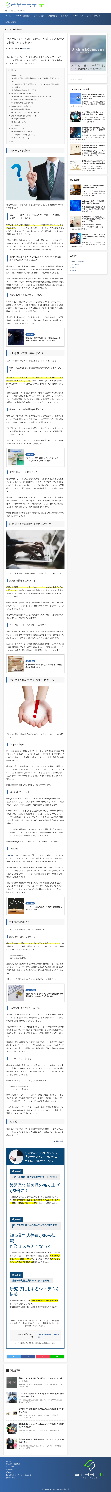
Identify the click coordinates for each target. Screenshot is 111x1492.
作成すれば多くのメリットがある (24, 90)
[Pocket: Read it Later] (43, 1356)
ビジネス (73, 267)
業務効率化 (18, 29)
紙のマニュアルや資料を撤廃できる (24, 100)
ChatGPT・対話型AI (77, 261)
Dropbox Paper (18, 119)
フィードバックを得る (20, 138)
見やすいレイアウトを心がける (23, 135)
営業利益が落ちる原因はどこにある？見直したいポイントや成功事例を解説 (93, 130)
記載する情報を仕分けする (21, 109)
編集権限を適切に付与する (21, 131)
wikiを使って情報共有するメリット (22, 93)
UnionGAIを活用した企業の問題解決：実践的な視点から (93, 202)
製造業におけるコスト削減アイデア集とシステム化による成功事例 (93, 162)
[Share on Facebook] (28, 1356)
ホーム (9, 29)
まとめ (12, 141)
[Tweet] (14, 1356)
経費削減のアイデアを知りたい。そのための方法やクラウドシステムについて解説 (93, 219)
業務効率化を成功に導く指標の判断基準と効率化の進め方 (93, 146)
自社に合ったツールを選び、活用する (25, 112)
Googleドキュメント (19, 122)
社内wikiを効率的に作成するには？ (22, 106)
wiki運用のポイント (16, 128)
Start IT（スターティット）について (18, 1475)
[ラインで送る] (57, 1356)
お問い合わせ (10, 1478)
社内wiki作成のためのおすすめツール (22, 116)
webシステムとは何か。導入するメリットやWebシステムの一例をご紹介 (93, 236)
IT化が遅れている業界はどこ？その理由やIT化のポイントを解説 (93, 113)
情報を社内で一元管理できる (22, 103)
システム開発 (31, 990)
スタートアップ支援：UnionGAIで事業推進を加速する (93, 186)
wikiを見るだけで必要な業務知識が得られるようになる (31, 96)
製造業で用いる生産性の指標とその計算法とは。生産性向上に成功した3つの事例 (93, 96)
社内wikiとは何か (16, 75)
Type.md (15, 125)
